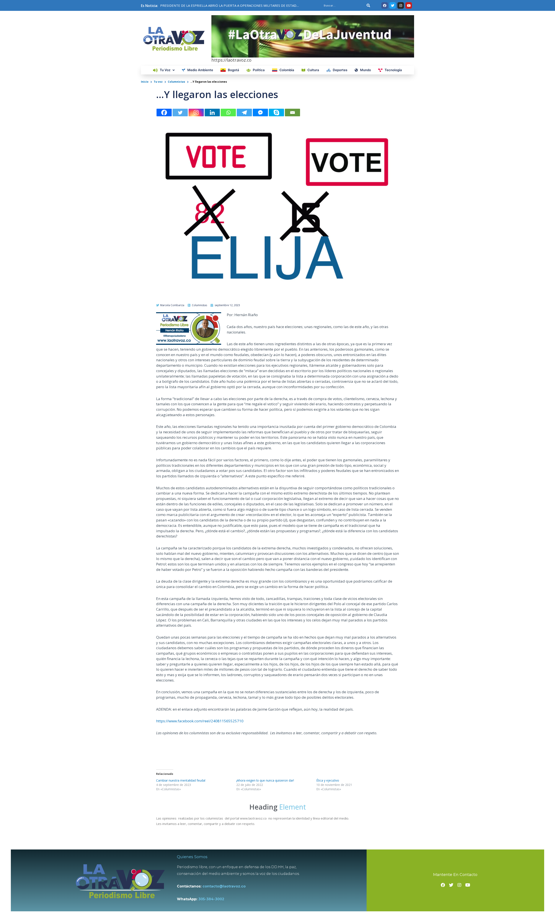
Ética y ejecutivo (327, 780)
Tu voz (158, 82)
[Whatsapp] (228, 112)
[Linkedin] (212, 112)
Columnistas (176, 82)
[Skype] (276, 112)
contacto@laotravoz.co (225, 886)
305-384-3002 (211, 899)
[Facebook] (164, 112)
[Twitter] (180, 112)
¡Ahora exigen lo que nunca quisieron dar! (265, 780)
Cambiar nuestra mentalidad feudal (180, 780)
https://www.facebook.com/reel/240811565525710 (199, 720)
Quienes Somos (192, 856)
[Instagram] (196, 112)
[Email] (292, 112)
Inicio (145, 82)
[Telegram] (244, 112)
